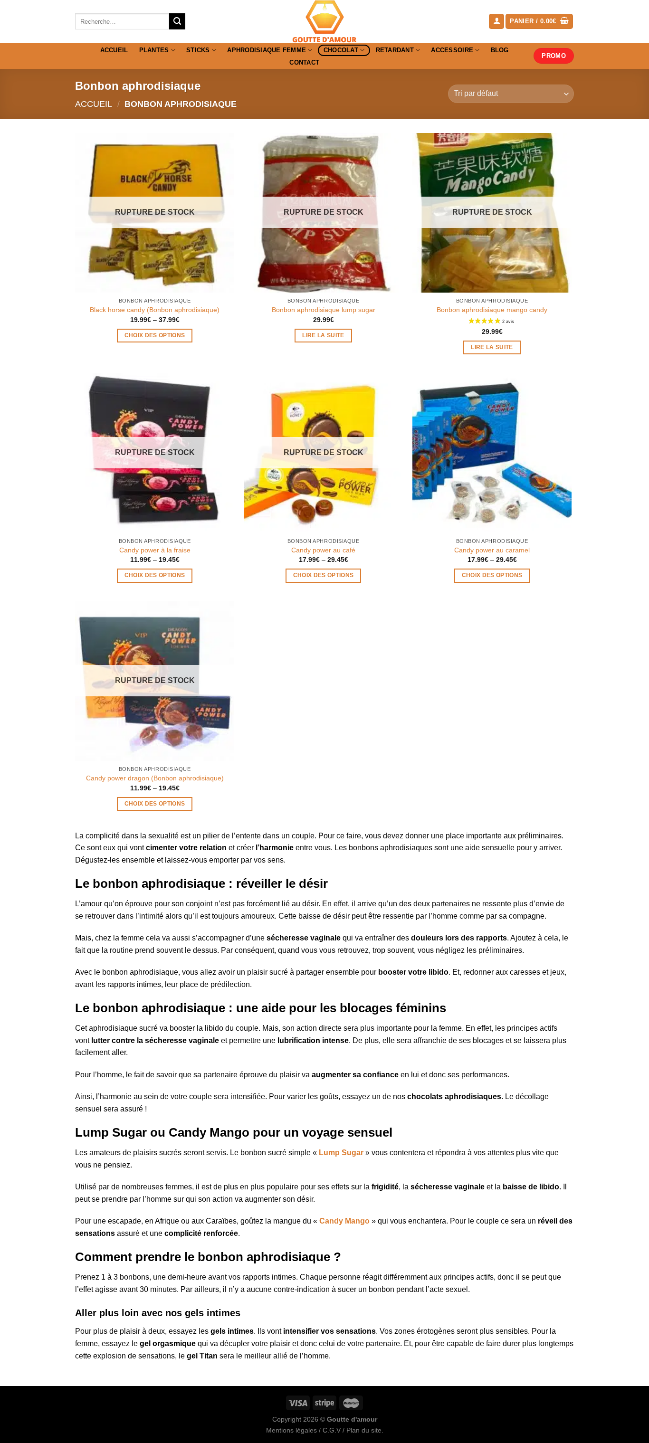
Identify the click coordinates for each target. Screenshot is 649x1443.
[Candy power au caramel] (492, 452)
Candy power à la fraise (155, 550)
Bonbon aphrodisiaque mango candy (492, 309)
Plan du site (364, 1430)
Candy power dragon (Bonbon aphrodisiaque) (155, 778)
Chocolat (341, 50)
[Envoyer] (177, 21)
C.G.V (332, 1430)
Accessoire (452, 50)
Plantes (154, 50)
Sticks (198, 50)
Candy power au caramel (492, 550)
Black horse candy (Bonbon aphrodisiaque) (155, 309)
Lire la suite (323, 335)
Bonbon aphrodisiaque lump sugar (323, 309)
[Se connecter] (496, 21)
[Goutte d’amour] (324, 21)
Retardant (395, 50)
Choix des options (154, 335)
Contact (304, 62)
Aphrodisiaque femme (266, 50)
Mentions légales (291, 1430)
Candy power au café (323, 550)
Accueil (114, 50)
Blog (500, 50)
